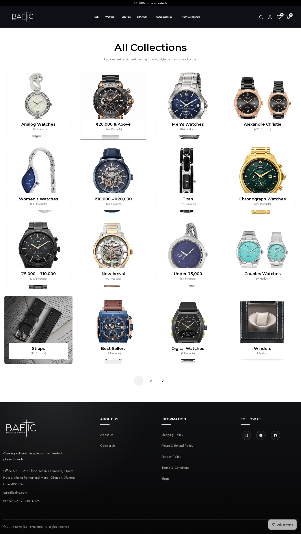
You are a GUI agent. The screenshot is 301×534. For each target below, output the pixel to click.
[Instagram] (246, 435)
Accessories (164, 17)
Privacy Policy (171, 456)
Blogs (165, 478)
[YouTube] (261, 435)
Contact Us (107, 445)
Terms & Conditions (175, 467)
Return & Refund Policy (177, 445)
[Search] (261, 17)
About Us (106, 434)
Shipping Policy (172, 434)
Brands (142, 17)
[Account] (270, 17)
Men (96, 17)
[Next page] (162, 380)
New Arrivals (191, 17)
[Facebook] (275, 435)
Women (110, 17)
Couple (126, 17)
